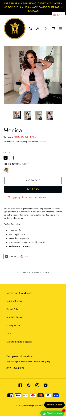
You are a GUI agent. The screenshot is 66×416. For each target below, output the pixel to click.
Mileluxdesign (28, 405)
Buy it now (33, 189)
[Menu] (60, 28)
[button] (58, 15)
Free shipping (21, 141)
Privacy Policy (13, 325)
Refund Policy (12, 309)
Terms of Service (14, 300)
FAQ (8, 333)
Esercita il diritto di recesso (19, 341)
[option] (16, 115)
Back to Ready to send (35, 272)
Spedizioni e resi (14, 317)
